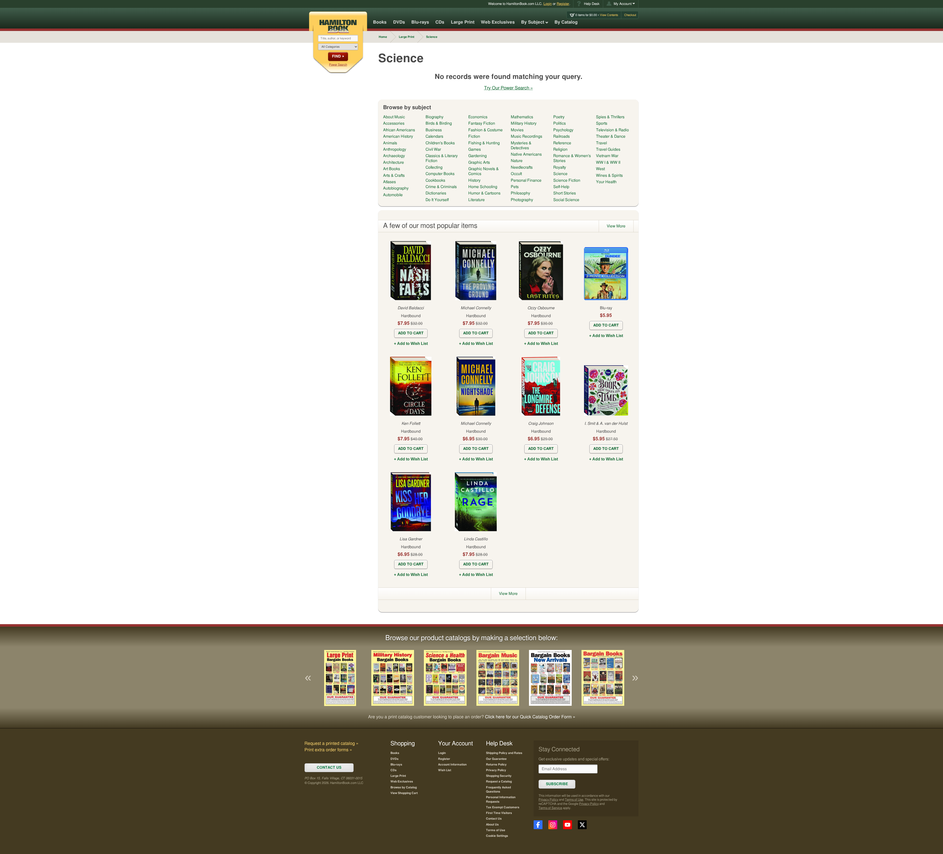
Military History (524, 123)
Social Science (566, 200)
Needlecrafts (522, 167)
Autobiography (396, 188)
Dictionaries (436, 193)
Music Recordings (526, 136)
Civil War (433, 149)
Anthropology (394, 149)
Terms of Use (574, 799)
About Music (394, 117)
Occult (516, 174)
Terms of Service (550, 808)
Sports (601, 123)
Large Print (462, 22)
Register (563, 4)
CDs (439, 22)
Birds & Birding (439, 123)
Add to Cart (411, 333)
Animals (390, 143)
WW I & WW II (608, 162)
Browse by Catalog (403, 787)
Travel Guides (608, 149)
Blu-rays (420, 22)
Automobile (393, 195)
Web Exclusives (498, 22)
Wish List (444, 770)
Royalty (559, 167)
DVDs (399, 22)
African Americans (399, 130)
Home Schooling (482, 187)
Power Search (338, 64)
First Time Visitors (499, 812)
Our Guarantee (496, 758)
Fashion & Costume (485, 130)
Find (336, 56)
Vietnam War (607, 156)
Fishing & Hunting (484, 143)
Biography (435, 117)
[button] (620, 4)
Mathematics (522, 117)
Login (547, 4)
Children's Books (440, 143)
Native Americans (526, 154)
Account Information (452, 764)
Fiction (474, 136)
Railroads (561, 136)
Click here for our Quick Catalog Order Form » (530, 717)
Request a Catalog (499, 781)
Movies (517, 130)
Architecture (393, 162)
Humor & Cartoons (484, 193)
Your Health (606, 182)
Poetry (559, 117)
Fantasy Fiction (481, 123)
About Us (492, 824)
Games (474, 149)
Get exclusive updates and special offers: (574, 759)
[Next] (635, 678)
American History (398, 136)
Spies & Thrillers (610, 117)
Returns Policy (496, 764)
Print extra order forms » (328, 750)
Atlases (389, 182)
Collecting (434, 167)
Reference (562, 143)
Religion (560, 149)
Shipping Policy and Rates (504, 752)
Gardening (477, 156)
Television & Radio (612, 130)
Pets (515, 187)
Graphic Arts (479, 162)
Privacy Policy (548, 799)
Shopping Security (499, 775)
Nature (517, 161)
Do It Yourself (437, 200)
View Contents (596, 15)
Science (560, 174)
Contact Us (494, 818)
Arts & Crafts (394, 175)
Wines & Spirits (609, 175)
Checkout (630, 15)
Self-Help (561, 187)
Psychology (563, 130)
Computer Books (440, 174)
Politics (559, 123)
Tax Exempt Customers (502, 807)
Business (434, 130)
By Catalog (566, 22)
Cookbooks (435, 180)
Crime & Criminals (441, 187)
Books (380, 22)
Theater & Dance (610, 136)
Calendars (434, 136)
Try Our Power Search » (508, 88)
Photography (522, 200)
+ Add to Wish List (411, 343)
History (474, 180)
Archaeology (394, 156)
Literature (476, 200)
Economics (477, 117)
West (600, 169)
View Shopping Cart (404, 793)
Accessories (393, 123)
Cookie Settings (497, 835)
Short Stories (564, 193)
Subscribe (557, 784)
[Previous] (308, 678)
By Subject (532, 22)
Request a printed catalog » (331, 743)
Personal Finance (526, 180)
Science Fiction (566, 180)
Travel (601, 143)
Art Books (391, 169)
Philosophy (520, 193)
